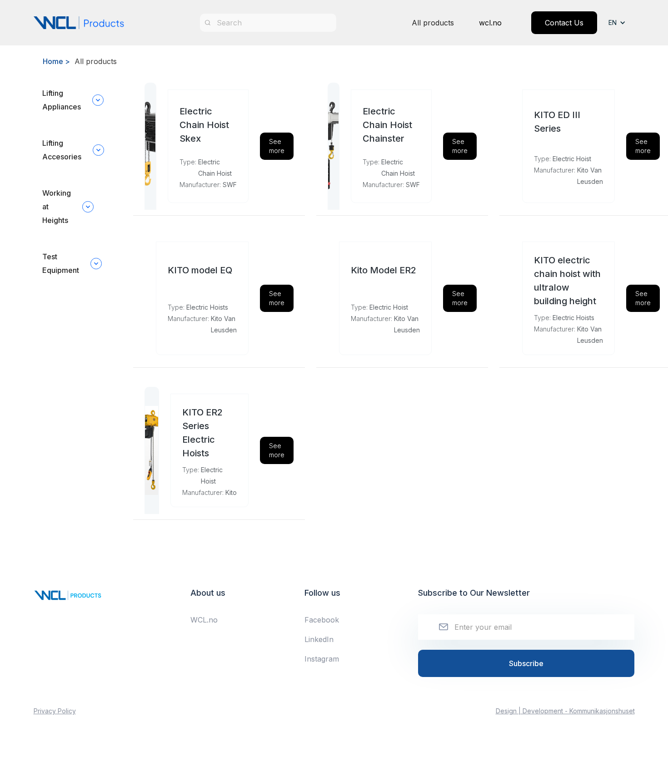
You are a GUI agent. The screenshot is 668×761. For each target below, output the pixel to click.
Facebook (321, 619)
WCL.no (204, 619)
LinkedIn (319, 639)
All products (433, 22)
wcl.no (490, 22)
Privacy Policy (55, 711)
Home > (56, 61)
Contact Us (564, 22)
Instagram (321, 658)
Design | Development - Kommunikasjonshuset (565, 711)
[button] (621, 22)
